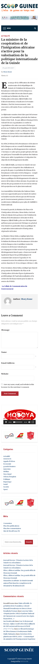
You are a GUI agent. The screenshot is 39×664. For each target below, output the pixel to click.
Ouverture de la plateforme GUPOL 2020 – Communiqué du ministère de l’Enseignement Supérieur (19, 636)
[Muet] (29, 422)
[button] (19, 415)
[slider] (17, 422)
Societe (6, 487)
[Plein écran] (33, 422)
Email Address (8, 363)
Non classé (7, 474)
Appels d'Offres (9, 461)
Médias (6, 471)
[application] (19, 415)
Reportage (7, 482)
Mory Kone (7, 72)
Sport (5, 489)
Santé (5, 484)
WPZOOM (24, 661)
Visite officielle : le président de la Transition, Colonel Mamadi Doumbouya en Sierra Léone (17, 605)
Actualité (5, 36)
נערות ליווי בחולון (8, 629)
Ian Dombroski (9, 621)
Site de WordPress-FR (11, 531)
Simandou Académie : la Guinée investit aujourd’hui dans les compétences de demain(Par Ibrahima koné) (18, 583)
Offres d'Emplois (9, 477)
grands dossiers (9, 466)
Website (4, 374)
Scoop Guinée (19, 649)
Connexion (7, 523)
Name (4, 352)
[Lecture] (6, 422)
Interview (7, 469)
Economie (7, 464)
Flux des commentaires (12, 528)
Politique (6, 479)
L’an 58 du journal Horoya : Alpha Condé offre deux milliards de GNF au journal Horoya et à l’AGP (19, 623)
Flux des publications (11, 526)
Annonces (7, 459)
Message (5, 330)
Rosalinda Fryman (10, 611)
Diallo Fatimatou (9, 634)
